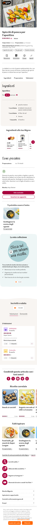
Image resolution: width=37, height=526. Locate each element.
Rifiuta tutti (27, 523)
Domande (23, 314)
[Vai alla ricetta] (10, 403)
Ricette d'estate (29, 50)
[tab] (18, 491)
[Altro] (31, 343)
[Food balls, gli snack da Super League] (10, 438)
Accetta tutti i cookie (14, 523)
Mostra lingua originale (10, 340)
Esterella (12, 350)
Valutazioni (29, 78)
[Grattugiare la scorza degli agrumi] (27, 438)
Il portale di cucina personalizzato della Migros (15, 455)
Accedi (19, 282)
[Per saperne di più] (11, 225)
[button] (6, 329)
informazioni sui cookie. (23, 519)
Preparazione (18, 78)
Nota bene (17, 95)
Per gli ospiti (18, 50)
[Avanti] (33, 142)
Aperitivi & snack (7, 50)
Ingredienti (7, 78)
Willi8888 (12, 328)
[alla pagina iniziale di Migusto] (6, 2)
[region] (18, 516)
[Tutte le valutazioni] (6, 38)
